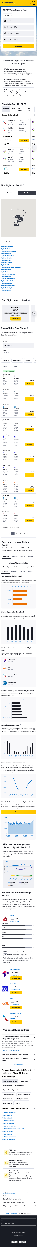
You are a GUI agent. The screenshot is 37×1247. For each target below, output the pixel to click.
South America (14, 1213)
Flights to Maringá (6, 288)
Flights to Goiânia (6, 258)
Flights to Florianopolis (8, 274)
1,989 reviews (14, 975)
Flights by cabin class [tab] (21, 1098)
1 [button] (12, 533)
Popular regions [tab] (24, 1081)
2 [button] (16, 533)
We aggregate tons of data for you (13, 1202)
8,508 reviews (14, 921)
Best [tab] (13, 108)
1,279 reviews (14, 1004)
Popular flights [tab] (7, 1085)
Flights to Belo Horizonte (8, 251)
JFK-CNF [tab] (22, 556)
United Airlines (15, 984)
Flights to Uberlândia (7, 281)
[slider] (35, 355)
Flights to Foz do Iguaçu (8, 285)
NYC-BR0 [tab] (5, 571)
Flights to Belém (6, 276)
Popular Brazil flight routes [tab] (11, 1090)
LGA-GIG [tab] (14, 556)
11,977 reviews (15, 1019)
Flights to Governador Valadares (10, 267)
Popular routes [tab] (7, 1098)
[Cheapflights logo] (7, 3)
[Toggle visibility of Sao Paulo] (11, 882)
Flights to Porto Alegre (8, 255)
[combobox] (8, 15)
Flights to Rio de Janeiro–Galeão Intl (13, 1128)
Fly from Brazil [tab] (19, 1085)
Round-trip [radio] (27, 192)
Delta (12, 915)
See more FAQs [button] (18, 1064)
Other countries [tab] (7, 1103)
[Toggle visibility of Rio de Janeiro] (23, 882)
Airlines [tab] (18, 1103)
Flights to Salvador (6, 265)
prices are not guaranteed (9, 1193)
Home (7, 1213)
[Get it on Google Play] (14, 1242)
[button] (29, 10)
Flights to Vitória (6, 260)
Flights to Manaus (6, 283)
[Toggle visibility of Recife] (10, 885)
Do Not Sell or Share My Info (18, 1232)
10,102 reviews (15, 989)
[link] (15, 318)
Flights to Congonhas (8, 1139)
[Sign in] (30, 3)
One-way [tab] (29, 109)
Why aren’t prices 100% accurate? (14, 1206)
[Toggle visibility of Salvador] (11, 884)
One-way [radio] (9, 192)
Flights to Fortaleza (7, 272)
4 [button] (24, 533)
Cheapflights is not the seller (12, 1199)
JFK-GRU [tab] (30, 556)
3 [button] (20, 533)
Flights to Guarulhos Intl (9, 1112)
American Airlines (15, 1013)
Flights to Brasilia (6, 253)
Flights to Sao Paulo (7, 246)
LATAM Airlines (15, 969)
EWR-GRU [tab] (6, 556)
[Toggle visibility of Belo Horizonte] (24, 884)
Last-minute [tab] (20, 109)
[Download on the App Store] (22, 1242)
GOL (11, 998)
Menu (34, 1)
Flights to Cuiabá (6, 290)
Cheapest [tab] (6, 108)
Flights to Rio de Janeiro (8, 249)
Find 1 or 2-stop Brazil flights (11, 1050)
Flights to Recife (6, 269)
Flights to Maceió (7, 1134)
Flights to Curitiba (6, 262)
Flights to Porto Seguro (8, 278)
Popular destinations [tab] (24, 1094)
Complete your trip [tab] (8, 1094)
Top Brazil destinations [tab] (10, 1081)
